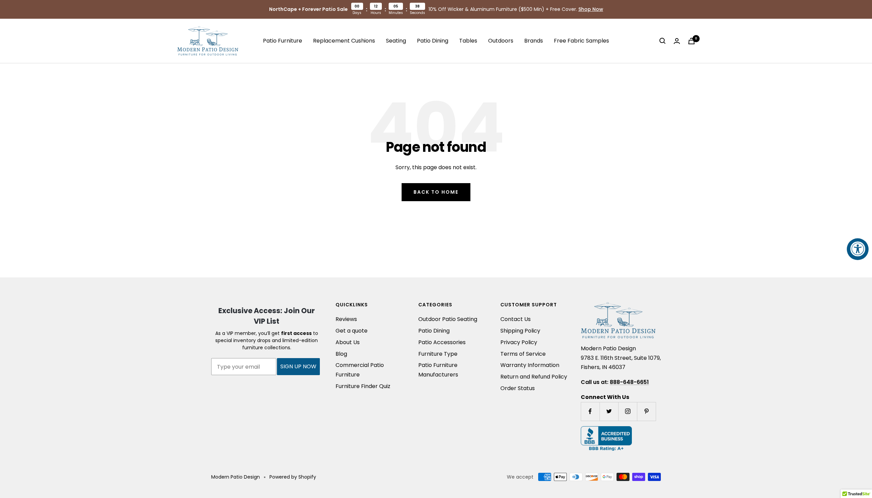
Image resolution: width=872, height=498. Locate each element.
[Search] (662, 41)
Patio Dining (432, 41)
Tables (468, 41)
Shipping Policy (520, 331)
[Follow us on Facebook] (590, 411)
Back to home (436, 192)
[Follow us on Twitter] (609, 411)
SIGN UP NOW (298, 366)
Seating (396, 41)
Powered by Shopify (292, 476)
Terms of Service (523, 354)
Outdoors (500, 41)
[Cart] (691, 41)
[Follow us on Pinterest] (646, 411)
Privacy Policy (518, 342)
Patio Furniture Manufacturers (438, 370)
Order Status (517, 388)
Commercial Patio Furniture (360, 370)
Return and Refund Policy (533, 377)
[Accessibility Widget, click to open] (858, 249)
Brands (533, 41)
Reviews (346, 319)
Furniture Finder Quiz (363, 386)
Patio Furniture (282, 41)
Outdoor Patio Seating (447, 319)
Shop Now (590, 9)
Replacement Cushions (344, 41)
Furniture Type (437, 354)
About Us (348, 342)
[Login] (677, 41)
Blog (341, 354)
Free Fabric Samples (581, 41)
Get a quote (352, 331)
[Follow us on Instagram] (627, 411)
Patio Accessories (442, 342)
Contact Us (515, 319)
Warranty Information (529, 365)
